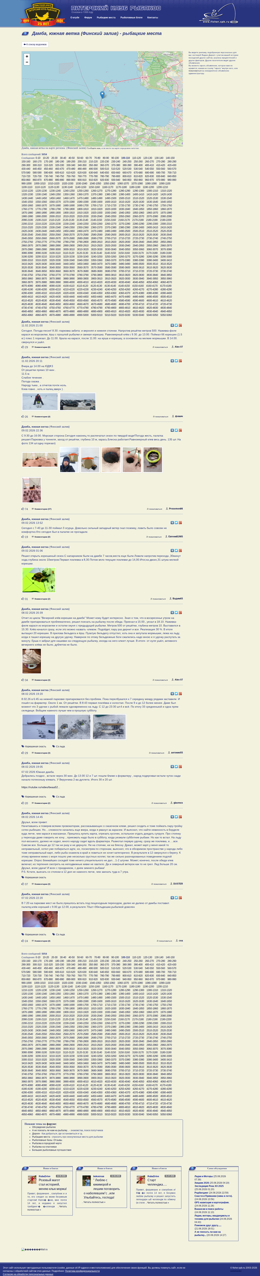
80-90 (106, 158)
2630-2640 (166, 234)
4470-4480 (124, 296)
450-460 (48, 168)
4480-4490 (138, 296)
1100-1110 (27, 187)
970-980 (160, 179)
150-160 (26, 161)
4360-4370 (124, 293)
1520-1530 (152, 198)
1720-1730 (124, 205)
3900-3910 (96, 278)
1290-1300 (138, 190)
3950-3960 (166, 278)
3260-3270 (124, 256)
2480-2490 (110, 231)
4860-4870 (55, 311)
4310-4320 (55, 293)
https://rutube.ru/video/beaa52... (41, 787)
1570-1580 (69, 201)
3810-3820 (124, 275)
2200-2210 (27, 223)
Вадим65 (178, 598)
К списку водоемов (36, 44)
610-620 (70, 172)
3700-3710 (124, 271)
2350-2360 (83, 227)
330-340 (70, 165)
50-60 (80, 158)
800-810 (127, 176)
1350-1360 (69, 194)
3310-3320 (41, 260)
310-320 (48, 165)
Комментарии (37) (43, 509)
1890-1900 (55, 212)
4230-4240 (96, 289)
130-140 (159, 158)
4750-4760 (55, 307)
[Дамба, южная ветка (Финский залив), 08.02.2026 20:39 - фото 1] (32, 663)
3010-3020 (83, 249)
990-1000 (27, 183)
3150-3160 (124, 253)
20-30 (54, 158)
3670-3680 (83, 271)
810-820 (138, 176)
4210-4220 (69, 289)
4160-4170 (152, 285)
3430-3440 (55, 263)
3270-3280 (138, 256)
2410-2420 (166, 227)
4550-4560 (83, 300)
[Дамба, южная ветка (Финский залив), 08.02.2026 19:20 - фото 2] (74, 728)
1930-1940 (110, 212)
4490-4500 (152, 296)
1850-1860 (152, 209)
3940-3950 (152, 278)
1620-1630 (138, 201)
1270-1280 (110, 190)
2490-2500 (124, 231)
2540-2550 (41, 234)
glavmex (178, 802)
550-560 (160, 168)
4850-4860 (41, 311)
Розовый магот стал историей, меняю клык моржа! (53, 1184)
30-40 (63, 158)
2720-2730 (138, 238)
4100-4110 (68, 285)
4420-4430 (55, 296)
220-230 (104, 161)
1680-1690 (69, 205)
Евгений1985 (175, 536)
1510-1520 (138, 198)
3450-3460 (83, 263)
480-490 (82, 168)
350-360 (93, 165)
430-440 (26, 168)
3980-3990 (55, 282)
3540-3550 (55, 267)
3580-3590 (110, 267)
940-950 (127, 179)
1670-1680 (55, 205)
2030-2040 (96, 216)
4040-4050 (138, 282)
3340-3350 (83, 260)
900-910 (82, 179)
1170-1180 (121, 187)
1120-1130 (53, 187)
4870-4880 (69, 311)
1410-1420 (152, 194)
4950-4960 (27, 315)
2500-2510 (138, 231)
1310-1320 (166, 190)
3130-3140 (96, 253)
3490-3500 (138, 263)
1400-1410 (138, 194)
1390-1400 (124, 194)
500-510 (104, 168)
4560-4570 (96, 300)
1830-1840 (124, 209)
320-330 (59, 165)
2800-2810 (96, 242)
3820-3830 (138, 275)
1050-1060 (109, 183)
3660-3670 (69, 271)
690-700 (160, 172)
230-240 (115, 161)
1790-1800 (69, 209)
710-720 (26, 176)
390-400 (138, 165)
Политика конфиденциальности (82, 1271)
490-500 (93, 168)
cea (181, 940)
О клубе (74, 17)
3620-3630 (166, 267)
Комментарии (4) (42, 417)
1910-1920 (83, 212)
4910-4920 (124, 311)
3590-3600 (124, 267)
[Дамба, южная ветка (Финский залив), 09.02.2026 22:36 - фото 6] (153, 461)
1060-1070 (123, 183)
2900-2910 (83, 245)
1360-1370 (83, 194)
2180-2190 (152, 220)
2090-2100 (27, 220)
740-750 (59, 176)
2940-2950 (138, 245)
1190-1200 (148, 187)
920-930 (104, 179)
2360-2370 (96, 227)
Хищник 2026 (202, 1183)
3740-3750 (27, 275)
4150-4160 (138, 285)
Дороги (36, 1133)
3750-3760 (41, 275)
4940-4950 (166, 311)
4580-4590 (124, 300)
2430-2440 (41, 231)
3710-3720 (138, 271)
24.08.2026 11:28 (204, 1205)
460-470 (59, 168)
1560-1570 (55, 201)
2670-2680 (69, 238)
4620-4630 (27, 304)
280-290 (171, 161)
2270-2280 (124, 223)
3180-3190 (165, 253)
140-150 (170, 158)
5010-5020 (110, 315)
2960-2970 (166, 245)
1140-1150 (80, 187)
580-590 (37, 172)
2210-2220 (41, 223)
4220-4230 (83, 289)
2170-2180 (138, 220)
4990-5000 (83, 315)
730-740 (48, 176)
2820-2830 (124, 242)
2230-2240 (69, 223)
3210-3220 (55, 256)
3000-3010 (69, 249)
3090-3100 (41, 253)
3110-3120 (68, 253)
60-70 (89, 158)
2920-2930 (110, 245)
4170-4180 (165, 285)
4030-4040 (124, 282)
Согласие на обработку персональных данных (28, 1274)
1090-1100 (164, 183)
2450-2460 (69, 231)
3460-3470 (96, 263)
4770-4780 (83, 307)
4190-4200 (41, 289)
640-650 (104, 172)
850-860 (26, 179)
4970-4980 (55, 315)
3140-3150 (110, 253)
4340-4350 (96, 293)
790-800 (115, 176)
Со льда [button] (60, 746)
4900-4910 (110, 311)
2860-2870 (27, 245)
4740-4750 (41, 307)
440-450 (37, 168)
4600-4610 (152, 300)
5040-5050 (152, 315)
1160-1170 (107, 187)
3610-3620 (152, 267)
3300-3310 (27, 260)
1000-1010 (39, 183)
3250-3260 (110, 256)
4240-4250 (110, 289)
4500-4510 (166, 296)
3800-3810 (110, 275)
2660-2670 (55, 238)
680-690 (149, 172)
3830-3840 (152, 275)
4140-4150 (124, 285)
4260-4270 (138, 289)
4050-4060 (152, 282)
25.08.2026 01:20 (204, 1189)
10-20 (46, 158)
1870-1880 (27, 212)
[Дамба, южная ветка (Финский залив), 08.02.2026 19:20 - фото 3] (109, 728)
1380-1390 (110, 194)
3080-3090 (27, 253)
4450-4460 (96, 296)
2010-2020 (69, 216)
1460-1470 (69, 198)
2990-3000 (55, 249)
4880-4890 (83, 311)
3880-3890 (69, 278)
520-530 (127, 168)
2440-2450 (55, 231)
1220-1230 (41, 190)
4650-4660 (69, 304)
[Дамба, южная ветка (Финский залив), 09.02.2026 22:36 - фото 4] (111, 461)
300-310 (37, 165)
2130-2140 (82, 220)
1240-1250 (69, 190)
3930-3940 (138, 278)
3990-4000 (69, 282)
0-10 (38, 158)
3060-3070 (152, 249)
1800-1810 (83, 209)
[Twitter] (176, 324)
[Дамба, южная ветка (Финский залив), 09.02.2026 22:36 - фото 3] (90, 461)
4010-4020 (96, 282)
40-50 (72, 158)
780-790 (104, 176)
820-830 (149, 176)
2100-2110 (41, 220)
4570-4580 (110, 300)
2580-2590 (96, 234)
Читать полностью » (94, 1202)
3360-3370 (110, 260)
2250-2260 (96, 223)
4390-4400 (166, 293)
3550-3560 (69, 267)
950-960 (138, 179)
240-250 (127, 161)
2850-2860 (166, 242)
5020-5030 (124, 315)
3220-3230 (69, 256)
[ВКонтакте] (172, 324)
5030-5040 (138, 315)
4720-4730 (166, 304)
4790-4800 (110, 307)
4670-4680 (96, 304)
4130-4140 (110, 285)
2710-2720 (124, 238)
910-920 (93, 179)
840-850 (171, 176)
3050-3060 (138, 249)
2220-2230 (55, 223)
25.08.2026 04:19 (219, 1183)
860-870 (37, 179)
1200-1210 (162, 187)
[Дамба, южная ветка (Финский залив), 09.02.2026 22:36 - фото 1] (40, 461)
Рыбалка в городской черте (47, 1143)
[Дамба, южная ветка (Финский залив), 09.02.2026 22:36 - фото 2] (69, 461)
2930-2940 (124, 245)
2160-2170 (124, 220)
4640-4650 (55, 304)
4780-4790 (96, 307)
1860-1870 (166, 209)
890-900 (70, 179)
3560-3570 (83, 267)
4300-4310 (41, 293)
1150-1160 (94, 187)
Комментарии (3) (42, 680)
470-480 (70, 168)
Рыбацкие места (106, 17)
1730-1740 (138, 205)
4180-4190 (27, 289)
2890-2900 (69, 245)
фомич (179, 416)
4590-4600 (138, 300)
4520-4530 (41, 300)
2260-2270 (110, 223)
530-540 (138, 168)
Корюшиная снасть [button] (35, 746)
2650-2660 (41, 238)
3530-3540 (41, 267)
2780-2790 (69, 242)
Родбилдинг (201, 1192)
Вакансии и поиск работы (209, 1209)
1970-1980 (166, 212)
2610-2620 (138, 234)
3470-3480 (110, 263)
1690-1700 (83, 205)
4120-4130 (96, 285)
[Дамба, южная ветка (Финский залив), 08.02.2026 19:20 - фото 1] (39, 728)
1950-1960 (138, 212)
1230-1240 (55, 190)
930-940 (115, 179)
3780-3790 (83, 275)
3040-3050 (124, 249)
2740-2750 (166, 238)
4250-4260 (124, 289)
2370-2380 (110, 227)
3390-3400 (152, 260)
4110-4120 (82, 285)
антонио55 (177, 752)
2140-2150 (96, 220)
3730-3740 (166, 271)
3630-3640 (27, 271)
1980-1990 (27, 216)
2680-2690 (83, 238)
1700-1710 (96, 205)
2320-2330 (41, 227)
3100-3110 (55, 253)
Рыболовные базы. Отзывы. (47, 1140)
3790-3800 (96, 275)
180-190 (59, 161)
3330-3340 (69, 260)
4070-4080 (27, 285)
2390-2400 (138, 227)
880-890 (59, 179)
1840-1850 (138, 209)
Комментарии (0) (42, 347)
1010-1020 (53, 183)
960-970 (149, 179)
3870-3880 (55, 278)
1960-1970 (152, 212)
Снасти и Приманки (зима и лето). (213, 1196)
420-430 (171, 165)
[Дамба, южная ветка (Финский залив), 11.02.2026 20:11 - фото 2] (77, 403)
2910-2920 (96, 245)
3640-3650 (41, 271)
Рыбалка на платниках (44, 1146)
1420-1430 (166, 194)
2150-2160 (110, 220)
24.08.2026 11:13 (204, 1212)
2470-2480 (96, 231)
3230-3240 (83, 256)
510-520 (115, 168)
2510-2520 (152, 231)
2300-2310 (166, 223)
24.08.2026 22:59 (219, 1192)
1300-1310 (152, 190)
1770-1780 (41, 209)
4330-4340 (83, 293)
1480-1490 (96, 198)
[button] (102, 95)
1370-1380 (96, 194)
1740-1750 (152, 205)
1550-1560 (41, 201)
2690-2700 (96, 238)
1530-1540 (166, 198)
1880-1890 (41, 212)
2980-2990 (41, 249)
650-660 (115, 172)
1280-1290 (124, 190)
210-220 (93, 161)
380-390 (127, 165)
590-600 (48, 172)
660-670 (127, 172)
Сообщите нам (93, 148)
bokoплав (98, 1176)
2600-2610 (124, 234)
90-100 (115, 158)
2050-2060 (124, 216)
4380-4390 (152, 293)
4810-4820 (138, 307)
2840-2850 (152, 242)
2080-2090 (166, 216)
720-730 (37, 176)
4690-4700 (124, 304)
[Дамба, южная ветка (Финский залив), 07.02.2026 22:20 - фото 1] (40, 920)
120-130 (147, 158)
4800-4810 (124, 307)
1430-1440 (27, 198)
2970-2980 (27, 249)
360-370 (104, 165)
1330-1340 (41, 194)
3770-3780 (69, 275)
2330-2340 (55, 227)
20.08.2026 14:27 (216, 1235)
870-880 (48, 179)
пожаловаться (161, 347)
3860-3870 (41, 278)
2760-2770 (41, 242)
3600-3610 (138, 267)
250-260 (138, 161)
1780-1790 (55, 209)
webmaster (236, 1271)
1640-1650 (166, 201)
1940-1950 (124, 212)
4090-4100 (55, 285)
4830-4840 (166, 307)
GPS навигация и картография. (212, 1202)
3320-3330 (55, 260)
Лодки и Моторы (204, 1176)
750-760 (70, 176)
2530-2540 (27, 234)
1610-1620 (124, 201)
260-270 (149, 161)
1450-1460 (55, 198)
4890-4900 (96, 311)
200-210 (82, 161)
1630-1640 (152, 201)
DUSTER (178, 883)
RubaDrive (44, 1176)
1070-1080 (137, 183)
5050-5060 (166, 315)
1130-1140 (67, 187)
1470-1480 (83, 198)
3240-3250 (96, 256)
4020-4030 (110, 282)
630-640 (93, 172)
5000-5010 (96, 315)
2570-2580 (83, 234)
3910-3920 (110, 278)
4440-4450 (83, 296)
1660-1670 (41, 205)
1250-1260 (83, 190)
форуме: (52, 1124)
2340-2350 (69, 227)
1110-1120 (40, 187)
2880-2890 (55, 245)
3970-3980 (41, 282)
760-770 (82, 176)
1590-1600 (96, 201)
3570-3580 (96, 267)
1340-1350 (55, 194)
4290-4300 (27, 293)
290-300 (26, 165)
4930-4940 (152, 311)
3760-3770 (55, 275)
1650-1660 (27, 205)
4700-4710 (138, 304)
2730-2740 (152, 238)
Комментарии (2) (42, 599)
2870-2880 (41, 245)
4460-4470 (110, 296)
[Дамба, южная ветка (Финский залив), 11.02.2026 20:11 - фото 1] (40, 403)
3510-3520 (166, 263)
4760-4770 (69, 307)
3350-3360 (96, 260)
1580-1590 (83, 201)
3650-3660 (55, 271)
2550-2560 (55, 234)
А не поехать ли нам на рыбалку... (50, 1130)
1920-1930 (96, 212)
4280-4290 (166, 289)
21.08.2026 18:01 (204, 1228)
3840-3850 (166, 275)
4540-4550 (69, 300)
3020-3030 (96, 249)
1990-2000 (41, 216)
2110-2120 (54, 220)
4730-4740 (27, 307)
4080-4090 (41, 285)
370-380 (115, 165)
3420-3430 (41, 263)
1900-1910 (69, 212)
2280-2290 (138, 223)
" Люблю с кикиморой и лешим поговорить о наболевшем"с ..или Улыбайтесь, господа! (102, 1188)
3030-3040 (110, 249)
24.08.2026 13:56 (204, 1199)
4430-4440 (69, 296)
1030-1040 (81, 183)
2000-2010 (55, 216)
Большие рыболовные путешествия (51, 1150)
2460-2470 (83, 231)
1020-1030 (67, 183)
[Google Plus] (180, 324)
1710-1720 (110, 205)
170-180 (48, 161)
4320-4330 (69, 293)
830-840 (160, 176)
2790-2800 (83, 242)
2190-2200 (165, 220)
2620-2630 (152, 234)
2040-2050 (110, 216)
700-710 (171, 172)
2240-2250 (83, 223)
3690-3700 (110, 271)
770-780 (93, 176)
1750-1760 (166, 205)
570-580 (26, 172)
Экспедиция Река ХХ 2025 (209, 1186)
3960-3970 (27, 282)
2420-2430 (27, 231)
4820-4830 (152, 307)
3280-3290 (152, 256)
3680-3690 (96, 271)
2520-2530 (166, 231)
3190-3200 (27, 256)
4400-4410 (27, 296)
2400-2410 (152, 227)
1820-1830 (110, 209)
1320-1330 (27, 194)
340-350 (82, 165)
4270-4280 (152, 289)
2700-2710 (110, 238)
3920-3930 (124, 278)
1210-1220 (27, 190)
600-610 (59, 172)
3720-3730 (152, 271)
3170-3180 (152, 253)
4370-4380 (138, 293)
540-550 (149, 168)
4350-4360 (110, 293)
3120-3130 (82, 253)
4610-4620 (166, 300)
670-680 (138, 172)
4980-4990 (69, 315)
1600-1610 (110, 201)
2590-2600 (110, 234)
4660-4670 (83, 304)
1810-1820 (96, 209)
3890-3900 (83, 278)
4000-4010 (83, 282)
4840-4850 (27, 311)
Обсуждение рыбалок (44, 1127)
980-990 (171, 179)
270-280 (160, 161)
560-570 (171, 168)
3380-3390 (138, 260)
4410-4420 (41, 296)
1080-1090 (151, 183)
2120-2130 (68, 220)
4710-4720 (152, 304)
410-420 (160, 165)
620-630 (82, 172)
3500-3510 (152, 263)
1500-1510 (124, 198)
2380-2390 (124, 227)
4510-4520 (27, 300)
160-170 (37, 161)
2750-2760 (27, 242)
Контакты (152, 17)
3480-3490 (124, 263)
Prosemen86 (176, 508)
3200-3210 (41, 256)
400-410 (149, 165)
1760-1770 (27, 209)
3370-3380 (124, 260)
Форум (88, 17)
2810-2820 (110, 242)
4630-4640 (41, 304)
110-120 (136, 158)
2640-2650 (27, 238)
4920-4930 (138, 311)
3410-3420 (27, 263)
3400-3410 (166, 260)
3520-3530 (27, 267)
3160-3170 (138, 253)
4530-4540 (55, 300)
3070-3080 (166, 249)
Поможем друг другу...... (208, 1225)
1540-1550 (27, 201)
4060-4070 (166, 282)
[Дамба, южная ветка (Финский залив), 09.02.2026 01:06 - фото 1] (39, 581)
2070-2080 (152, 216)
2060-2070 (138, 216)
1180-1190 (134, 187)
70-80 (97, 158)
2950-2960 (152, 245)
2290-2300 (152, 223)
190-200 (70, 161)
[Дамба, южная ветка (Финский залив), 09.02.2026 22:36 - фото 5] (132, 461)
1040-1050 (95, 183)
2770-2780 (55, 242)
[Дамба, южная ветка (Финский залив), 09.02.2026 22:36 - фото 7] (32, 492)
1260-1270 (96, 190)
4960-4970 (41, 315)
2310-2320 (27, 227)
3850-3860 (27, 278)
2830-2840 (138, 242)
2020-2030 (83, 216)
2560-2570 (69, 234)
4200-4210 (55, 289)
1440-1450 (41, 198)
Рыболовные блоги (131, 17)
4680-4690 (110, 304)
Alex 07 (179, 346)
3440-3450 (69, 263)
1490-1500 (110, 198)
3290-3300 (166, 256)
